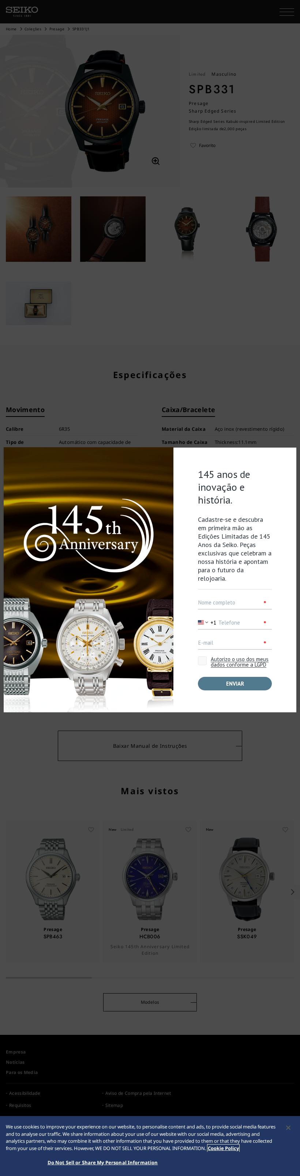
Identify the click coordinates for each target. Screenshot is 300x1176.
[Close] (288, 1128)
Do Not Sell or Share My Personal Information (103, 1162)
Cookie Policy (223, 1148)
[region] (150, 1146)
